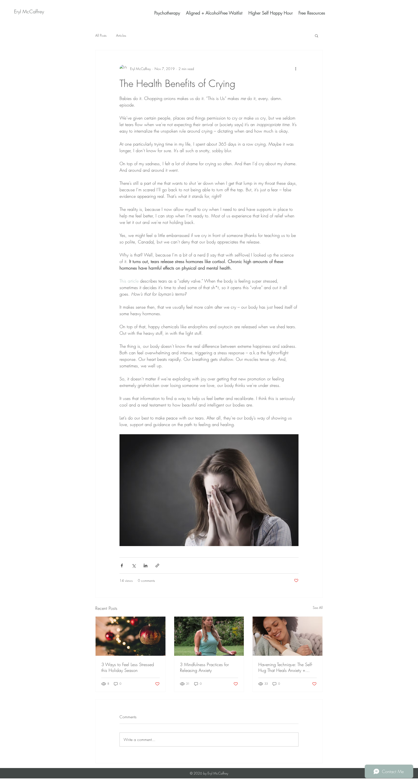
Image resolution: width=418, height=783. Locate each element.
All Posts (100, 35)
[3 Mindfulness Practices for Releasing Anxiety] (209, 636)
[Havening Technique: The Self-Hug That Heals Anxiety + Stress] (287, 636)
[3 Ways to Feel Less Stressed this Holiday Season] (130, 636)
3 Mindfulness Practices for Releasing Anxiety (204, 667)
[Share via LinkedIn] (145, 565)
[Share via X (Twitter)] (133, 565)
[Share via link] (157, 565)
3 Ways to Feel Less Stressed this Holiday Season (127, 667)
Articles (121, 35)
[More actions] (296, 68)
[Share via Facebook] (121, 565)
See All (318, 607)
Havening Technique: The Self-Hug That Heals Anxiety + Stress (285, 667)
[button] (316, 35)
